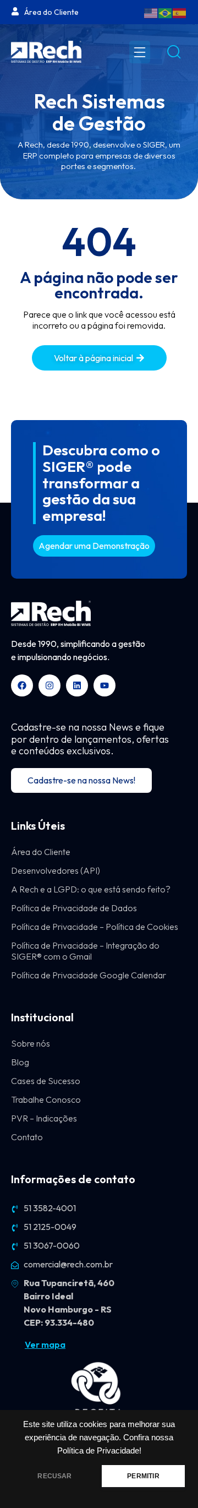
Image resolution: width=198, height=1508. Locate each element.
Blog (20, 1062)
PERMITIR (143, 1476)
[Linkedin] (77, 685)
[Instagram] (49, 685)
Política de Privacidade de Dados (74, 907)
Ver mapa (45, 1344)
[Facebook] (22, 685)
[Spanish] (180, 12)
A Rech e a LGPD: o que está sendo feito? (90, 889)
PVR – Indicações (44, 1118)
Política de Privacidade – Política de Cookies (94, 926)
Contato (27, 1136)
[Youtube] (105, 685)
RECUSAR (54, 1476)
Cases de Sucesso (45, 1080)
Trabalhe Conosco (46, 1099)
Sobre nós (30, 1043)
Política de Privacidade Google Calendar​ (88, 975)
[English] (151, 12)
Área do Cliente (40, 851)
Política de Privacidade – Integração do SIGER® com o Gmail (85, 951)
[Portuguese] (165, 12)
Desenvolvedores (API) (55, 870)
